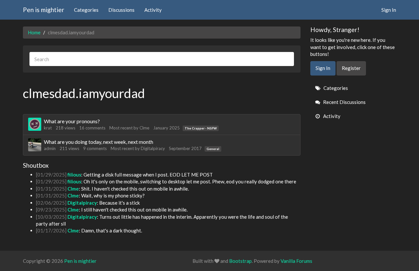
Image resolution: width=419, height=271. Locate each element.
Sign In (388, 10)
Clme (144, 127)
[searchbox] (161, 59)
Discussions (121, 10)
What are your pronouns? (72, 121)
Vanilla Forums (296, 261)
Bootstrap (240, 261)
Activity (153, 10)
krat (48, 127)
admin (50, 148)
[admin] (34, 144)
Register (351, 68)
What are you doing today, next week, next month (98, 142)
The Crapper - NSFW (201, 128)
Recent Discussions (344, 102)
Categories (86, 10)
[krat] (34, 124)
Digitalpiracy (153, 148)
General (213, 149)
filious (74, 175)
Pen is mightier (43, 9)
